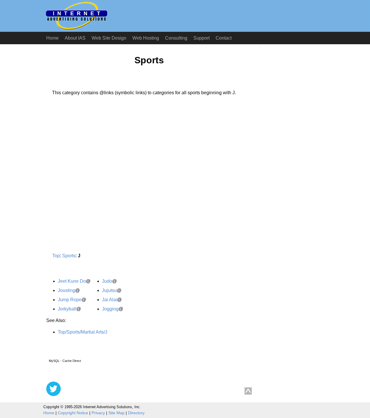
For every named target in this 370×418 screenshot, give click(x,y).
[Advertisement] (94, 154)
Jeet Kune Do (72, 281)
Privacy (98, 412)
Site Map (116, 412)
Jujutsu (109, 290)
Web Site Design (109, 38)
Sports (68, 255)
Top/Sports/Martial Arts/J (82, 332)
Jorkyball (67, 308)
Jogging (110, 308)
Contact (224, 38)
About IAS (75, 38)
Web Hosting (145, 38)
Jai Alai (109, 299)
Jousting (66, 290)
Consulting (176, 38)
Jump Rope (70, 299)
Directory (136, 412)
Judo (107, 281)
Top (56, 255)
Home (52, 38)
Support (201, 38)
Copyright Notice (73, 412)
